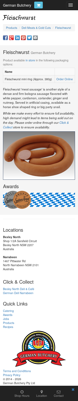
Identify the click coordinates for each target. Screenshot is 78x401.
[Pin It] (23, 37)
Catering (8, 311)
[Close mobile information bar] (73, 390)
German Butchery (17, 5)
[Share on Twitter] (29, 37)
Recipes (8, 327)
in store (30, 60)
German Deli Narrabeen (18, 293)
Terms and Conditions (17, 371)
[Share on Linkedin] (17, 37)
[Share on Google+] (11, 37)
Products (8, 323)
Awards (7, 315)
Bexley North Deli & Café (18, 289)
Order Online (64, 79)
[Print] (35, 37)
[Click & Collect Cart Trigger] (38, 5)
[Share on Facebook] (5, 37)
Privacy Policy (11, 375)
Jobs (6, 319)
